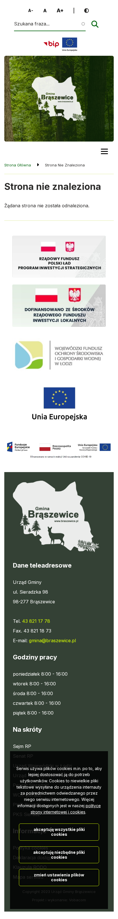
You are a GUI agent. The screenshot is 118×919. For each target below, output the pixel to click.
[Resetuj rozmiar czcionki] (45, 10)
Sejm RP (22, 746)
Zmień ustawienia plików (59, 877)
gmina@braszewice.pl (52, 640)
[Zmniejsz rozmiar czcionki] (30, 10)
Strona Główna (17, 165)
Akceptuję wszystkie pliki (59, 832)
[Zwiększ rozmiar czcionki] (60, 11)
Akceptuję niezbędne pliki (59, 855)
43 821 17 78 (36, 621)
